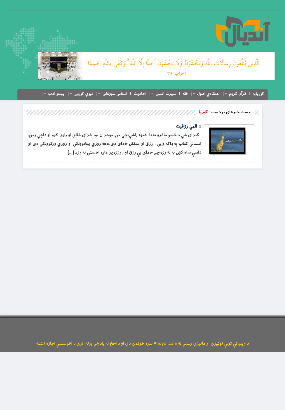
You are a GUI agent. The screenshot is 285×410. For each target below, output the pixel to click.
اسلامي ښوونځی (115, 94)
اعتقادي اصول (208, 94)
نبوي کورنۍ (83, 94)
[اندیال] (242, 31)
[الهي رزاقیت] (229, 142)
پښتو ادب (56, 94)
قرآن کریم (237, 94)
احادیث (139, 94)
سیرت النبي (166, 94)
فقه (185, 94)
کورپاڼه (258, 94)
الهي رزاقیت (186, 126)
